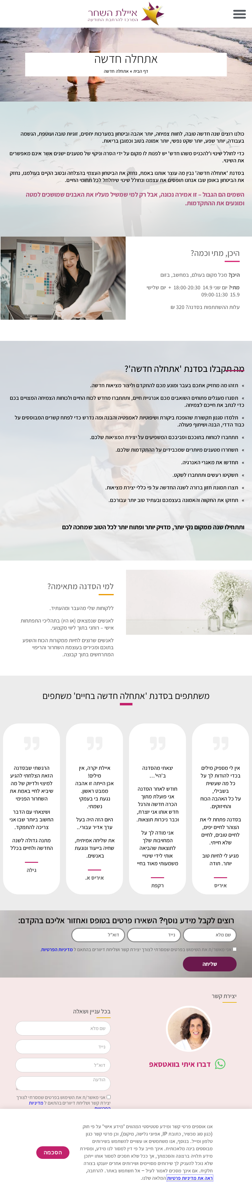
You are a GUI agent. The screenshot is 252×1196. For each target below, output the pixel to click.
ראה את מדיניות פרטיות (190, 1178)
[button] (239, 13)
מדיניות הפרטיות (57, 949)
